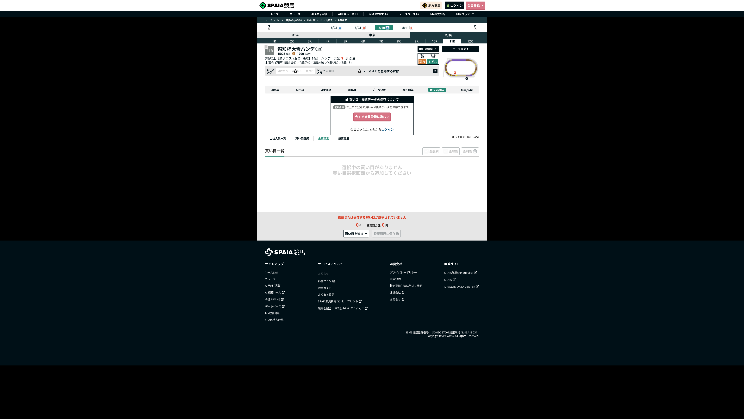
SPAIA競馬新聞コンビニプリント (338, 301)
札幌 (448, 35)
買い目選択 (302, 138)
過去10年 (407, 90)
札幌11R (311, 20)
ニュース (295, 14)
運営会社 (395, 292)
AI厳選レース (346, 14)
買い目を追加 (354, 233)
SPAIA (448, 279)
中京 (372, 35)
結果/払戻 (467, 90)
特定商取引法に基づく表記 (406, 285)
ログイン (456, 5)
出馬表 (275, 90)
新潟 (295, 35)
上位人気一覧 (278, 138)
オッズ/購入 (326, 20)
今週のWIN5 (376, 14)
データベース (407, 14)
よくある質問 (326, 294)
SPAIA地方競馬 (274, 319)
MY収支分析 (437, 14)
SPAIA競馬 (447, 336)
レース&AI (271, 272)
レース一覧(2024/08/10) (289, 20)
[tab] (278, 138)
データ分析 (379, 90)
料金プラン (463, 14)
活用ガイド (325, 288)
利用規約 (395, 279)
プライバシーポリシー (403, 272)
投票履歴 (343, 138)
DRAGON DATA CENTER (459, 286)
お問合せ (395, 299)
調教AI (352, 90)
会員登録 (473, 5)
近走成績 (325, 90)
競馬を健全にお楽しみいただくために (341, 308)
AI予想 (300, 90)
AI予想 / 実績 (319, 14)
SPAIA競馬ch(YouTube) (458, 272)
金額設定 (323, 138)
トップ (274, 14)
